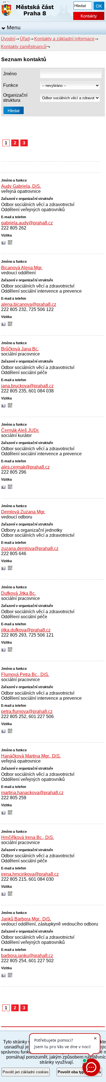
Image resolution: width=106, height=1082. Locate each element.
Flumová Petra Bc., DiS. (25, 674)
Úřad (25, 38)
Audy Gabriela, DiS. (21, 186)
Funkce (10, 85)
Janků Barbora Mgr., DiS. (26, 919)
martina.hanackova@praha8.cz (32, 792)
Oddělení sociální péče (24, 372)
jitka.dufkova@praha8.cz (26, 630)
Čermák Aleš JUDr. (20, 430)
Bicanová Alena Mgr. (21, 267)
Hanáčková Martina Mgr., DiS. (31, 756)
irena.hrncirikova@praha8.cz (30, 874)
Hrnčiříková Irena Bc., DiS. (27, 837)
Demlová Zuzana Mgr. (23, 511)
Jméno (10, 73)
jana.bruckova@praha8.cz (27, 385)
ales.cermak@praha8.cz (25, 467)
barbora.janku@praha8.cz (27, 955)
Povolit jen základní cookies (26, 1072)
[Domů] (27, 9)
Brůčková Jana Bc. (20, 348)
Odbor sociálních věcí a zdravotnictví (37, 204)
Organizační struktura (15, 98)
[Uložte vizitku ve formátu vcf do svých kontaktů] (3, 243)
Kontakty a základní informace (64, 38)
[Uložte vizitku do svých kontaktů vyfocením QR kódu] (10, 243)
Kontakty (89, 16)
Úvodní (8, 38)
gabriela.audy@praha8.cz (27, 222)
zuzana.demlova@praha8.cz (30, 548)
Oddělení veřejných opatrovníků (33, 209)
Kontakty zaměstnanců (23, 46)
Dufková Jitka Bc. (18, 593)
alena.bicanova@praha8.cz (28, 304)
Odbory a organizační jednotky (31, 530)
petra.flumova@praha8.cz (27, 711)
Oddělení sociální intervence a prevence (41, 291)
